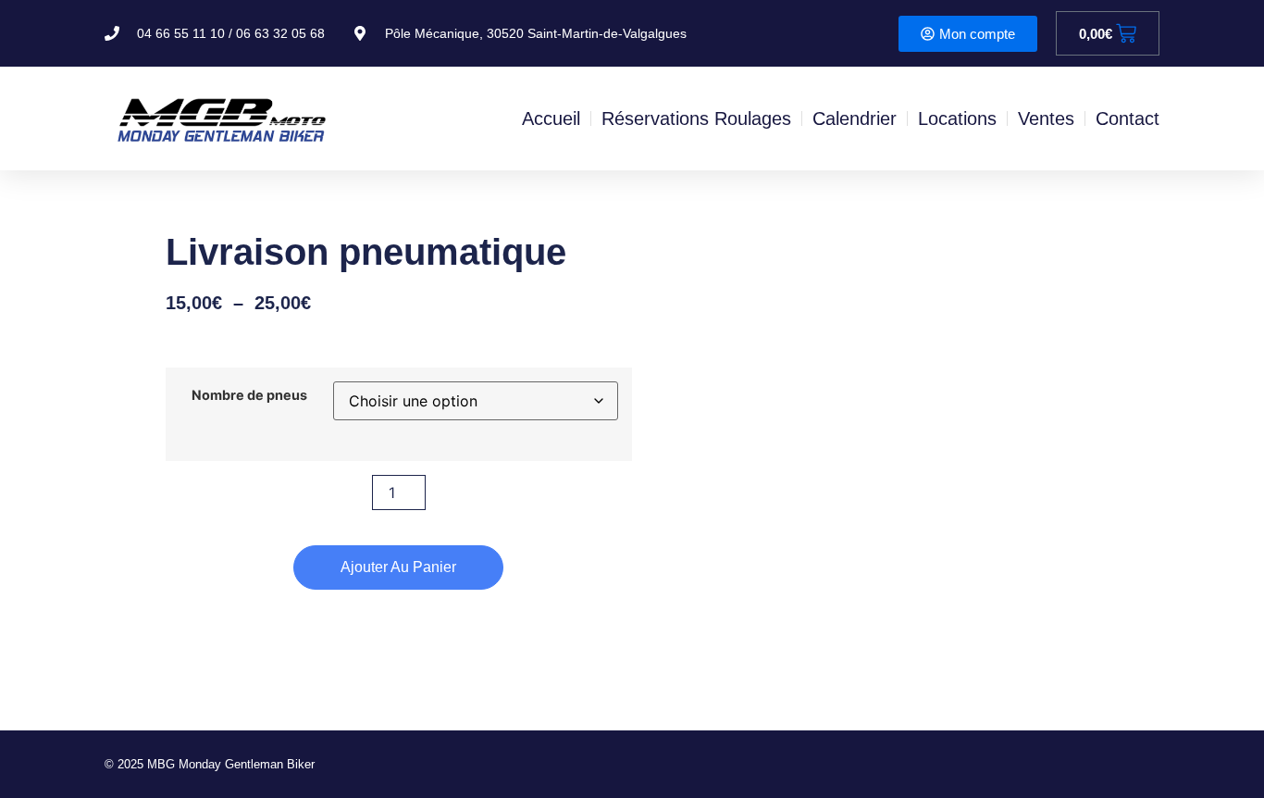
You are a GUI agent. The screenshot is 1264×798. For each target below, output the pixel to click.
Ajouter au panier (398, 567)
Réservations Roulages (696, 118)
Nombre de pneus (249, 395)
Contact (1127, 118)
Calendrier (854, 118)
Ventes (1046, 118)
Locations (957, 118)
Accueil (551, 118)
